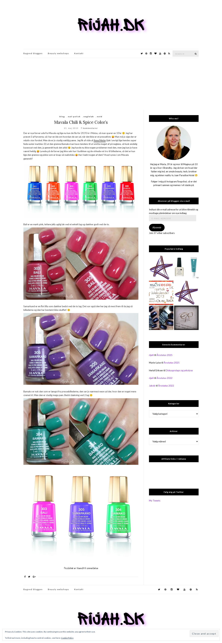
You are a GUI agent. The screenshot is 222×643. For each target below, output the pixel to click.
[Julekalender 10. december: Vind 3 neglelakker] (161, 293)
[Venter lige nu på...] (186, 318)
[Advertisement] (111, 84)
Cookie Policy (67, 638)
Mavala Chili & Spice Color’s (81, 122)
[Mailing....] (186, 293)
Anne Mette (100, 140)
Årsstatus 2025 (164, 355)
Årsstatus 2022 (164, 378)
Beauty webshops (58, 53)
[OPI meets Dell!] (161, 268)
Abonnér (156, 227)
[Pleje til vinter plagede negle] (186, 268)
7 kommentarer (89, 128)
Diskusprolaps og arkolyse (179, 370)
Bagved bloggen (33, 53)
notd (99, 116)
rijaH (151, 355)
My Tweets (154, 500)
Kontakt (79, 53)
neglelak (89, 116)
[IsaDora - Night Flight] (161, 318)
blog (62, 116)
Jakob (152, 385)
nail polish (74, 116)
